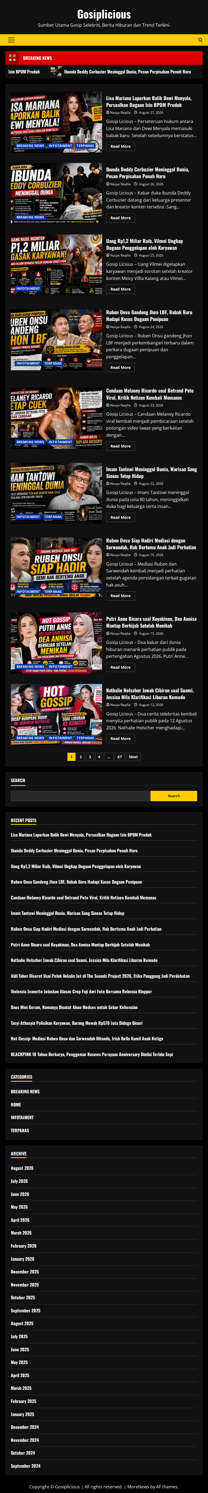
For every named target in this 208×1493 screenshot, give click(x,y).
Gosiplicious (104, 13)
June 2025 (20, 1349)
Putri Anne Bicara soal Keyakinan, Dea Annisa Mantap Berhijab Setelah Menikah (56, 642)
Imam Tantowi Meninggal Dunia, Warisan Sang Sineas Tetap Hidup (56, 493)
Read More (122, 147)
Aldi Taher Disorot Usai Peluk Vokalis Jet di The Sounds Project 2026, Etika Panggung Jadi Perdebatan (100, 976)
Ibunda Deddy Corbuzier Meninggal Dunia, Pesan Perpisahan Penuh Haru (103, 71)
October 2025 (23, 1297)
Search (18, 780)
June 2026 (20, 1194)
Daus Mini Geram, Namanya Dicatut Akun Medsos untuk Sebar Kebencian (74, 1007)
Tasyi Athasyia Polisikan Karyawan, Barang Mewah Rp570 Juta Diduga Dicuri (76, 1023)
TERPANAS (85, 145)
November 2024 (25, 1440)
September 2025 (25, 1310)
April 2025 (20, 1375)
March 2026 (21, 1232)
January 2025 (22, 1414)
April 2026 (20, 1220)
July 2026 (19, 1181)
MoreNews (138, 1487)
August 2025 (22, 1323)
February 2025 (23, 1401)
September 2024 (25, 1466)
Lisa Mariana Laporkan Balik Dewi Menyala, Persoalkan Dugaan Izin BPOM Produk (56, 122)
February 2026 (24, 1245)
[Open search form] (201, 40)
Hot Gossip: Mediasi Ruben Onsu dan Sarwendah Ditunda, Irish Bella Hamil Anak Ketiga (87, 1038)
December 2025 (25, 1271)
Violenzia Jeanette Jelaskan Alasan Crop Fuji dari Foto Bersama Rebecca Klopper (81, 991)
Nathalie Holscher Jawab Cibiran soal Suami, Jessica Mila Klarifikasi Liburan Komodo (56, 714)
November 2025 (25, 1284)
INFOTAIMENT (60, 145)
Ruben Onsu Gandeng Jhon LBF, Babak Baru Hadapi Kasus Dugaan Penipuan (56, 339)
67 (120, 756)
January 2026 (22, 1259)
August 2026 (22, 1168)
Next (133, 756)
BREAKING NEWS (30, 145)
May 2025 (19, 1362)
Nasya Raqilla (120, 112)
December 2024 (25, 1427)
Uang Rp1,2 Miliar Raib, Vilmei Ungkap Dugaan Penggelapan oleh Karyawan (56, 265)
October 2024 (23, 1452)
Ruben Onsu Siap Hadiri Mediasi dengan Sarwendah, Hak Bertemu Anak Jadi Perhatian (56, 568)
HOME (16, 1104)
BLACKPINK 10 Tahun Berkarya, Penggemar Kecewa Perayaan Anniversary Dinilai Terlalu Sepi (92, 1054)
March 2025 (21, 1388)
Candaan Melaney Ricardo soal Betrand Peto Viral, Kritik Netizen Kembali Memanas (56, 418)
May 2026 (19, 1207)
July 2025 (19, 1336)
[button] (11, 40)
